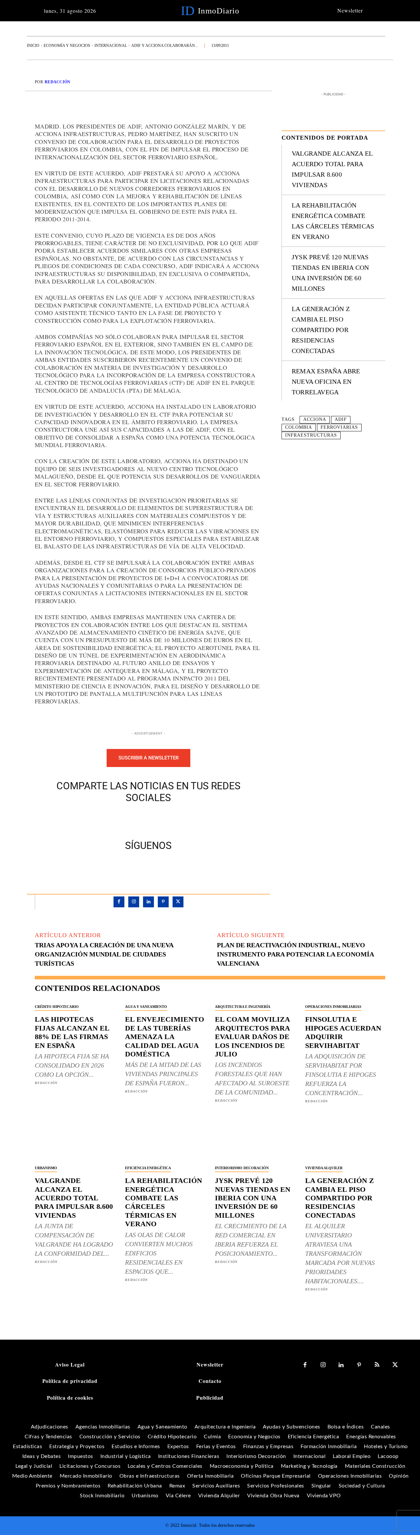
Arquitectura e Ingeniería (242, 1007)
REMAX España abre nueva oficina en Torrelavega (326, 381)
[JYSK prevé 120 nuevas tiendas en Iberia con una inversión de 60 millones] (255, 1141)
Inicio (33, 45)
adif (341, 419)
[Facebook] (117, 820)
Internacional (110, 45)
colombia (298, 427)
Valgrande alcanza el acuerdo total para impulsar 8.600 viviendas (74, 1197)
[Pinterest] (148, 820)
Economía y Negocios (67, 45)
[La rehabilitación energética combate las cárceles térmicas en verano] (165, 1141)
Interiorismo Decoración (242, 1168)
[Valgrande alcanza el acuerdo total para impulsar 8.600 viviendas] (75, 1141)
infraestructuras (311, 435)
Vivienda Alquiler (324, 1168)
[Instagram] (133, 902)
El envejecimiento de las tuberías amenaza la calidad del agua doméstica (164, 1036)
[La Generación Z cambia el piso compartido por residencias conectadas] (345, 1141)
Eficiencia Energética (148, 1168)
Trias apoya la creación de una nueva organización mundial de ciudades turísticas (104, 954)
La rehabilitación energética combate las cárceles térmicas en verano (163, 1202)
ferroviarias (339, 427)
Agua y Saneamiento (146, 1007)
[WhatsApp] (163, 820)
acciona (314, 419)
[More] (178, 820)
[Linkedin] (148, 902)
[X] (132, 820)
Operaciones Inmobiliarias (333, 1007)
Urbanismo (46, 1168)
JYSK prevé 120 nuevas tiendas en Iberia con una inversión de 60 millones (252, 1197)
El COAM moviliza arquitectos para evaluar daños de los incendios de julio (252, 1036)
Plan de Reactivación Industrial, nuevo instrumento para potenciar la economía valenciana (295, 954)
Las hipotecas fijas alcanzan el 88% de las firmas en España (72, 1032)
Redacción (58, 82)
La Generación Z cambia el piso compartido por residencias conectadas (321, 329)
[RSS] (377, 1365)
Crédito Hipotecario (57, 1007)
